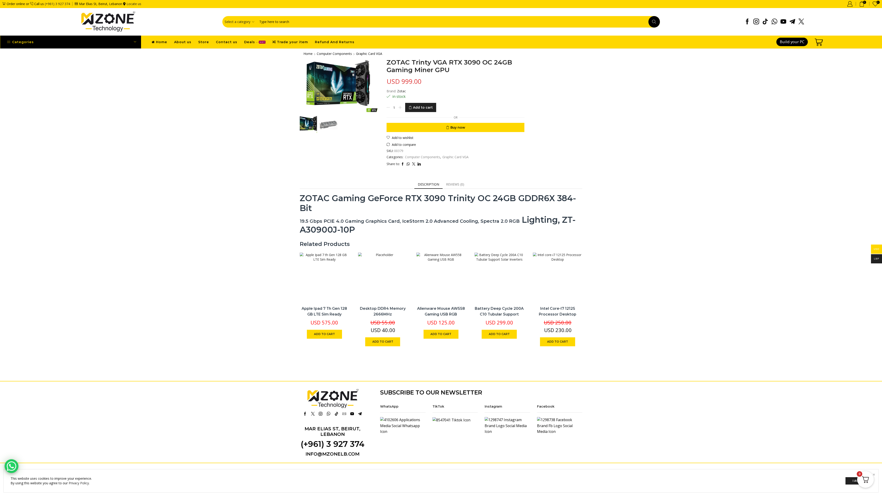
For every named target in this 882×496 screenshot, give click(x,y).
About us (182, 42)
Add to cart (423, 107)
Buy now (457, 127)
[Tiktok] (765, 22)
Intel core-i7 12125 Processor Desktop (557, 311)
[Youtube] (783, 22)
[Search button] (654, 22)
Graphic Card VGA (369, 53)
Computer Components (334, 53)
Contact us (226, 42)
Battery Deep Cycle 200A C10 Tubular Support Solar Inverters (499, 314)
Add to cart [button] (340, 271)
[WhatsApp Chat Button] (11, 466)
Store (203, 42)
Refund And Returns (334, 42)
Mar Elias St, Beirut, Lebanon (332, 431)
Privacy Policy (79, 483)
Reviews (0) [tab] (455, 184)
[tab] (428, 184)
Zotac (401, 91)
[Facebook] (747, 22)
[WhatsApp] (774, 22)
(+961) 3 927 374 (57, 4)
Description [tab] (428, 184)
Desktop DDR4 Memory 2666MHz (383, 311)
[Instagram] (756, 22)
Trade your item (292, 42)
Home (161, 42)
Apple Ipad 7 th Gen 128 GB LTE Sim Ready (324, 311)
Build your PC (792, 41)
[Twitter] (801, 22)
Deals (254, 42)
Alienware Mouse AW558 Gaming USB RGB (441, 311)
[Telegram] (792, 22)
